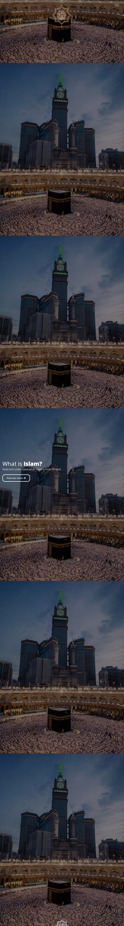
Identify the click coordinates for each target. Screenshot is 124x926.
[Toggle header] (116, 5)
